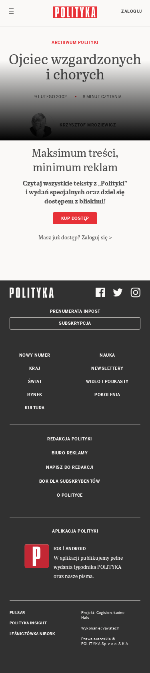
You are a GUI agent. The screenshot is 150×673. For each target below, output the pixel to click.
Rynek (34, 394)
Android (76, 548)
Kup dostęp (75, 218)
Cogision (104, 612)
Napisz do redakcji (69, 467)
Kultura (35, 408)
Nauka (107, 355)
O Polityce (70, 495)
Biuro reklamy (70, 453)
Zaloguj (131, 11)
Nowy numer (34, 355)
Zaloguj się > (97, 237)
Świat (35, 381)
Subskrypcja (75, 323)
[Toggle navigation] (11, 13)
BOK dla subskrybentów (69, 481)
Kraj (34, 368)
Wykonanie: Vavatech (100, 628)
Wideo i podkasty (107, 381)
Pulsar (17, 612)
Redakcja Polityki (69, 439)
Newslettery (107, 368)
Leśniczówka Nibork (32, 634)
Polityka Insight (28, 623)
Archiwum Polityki (75, 42)
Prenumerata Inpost (75, 311)
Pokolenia (107, 394)
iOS (58, 548)
